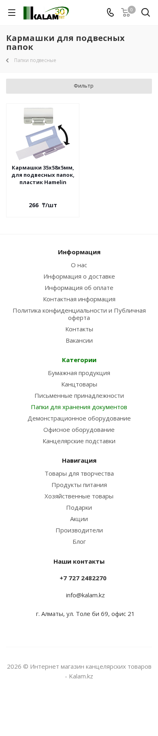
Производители (79, 530)
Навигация (79, 460)
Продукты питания (79, 485)
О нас (79, 265)
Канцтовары (79, 384)
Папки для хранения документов (79, 407)
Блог (79, 541)
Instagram (69, 707)
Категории (79, 360)
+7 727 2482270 (83, 578)
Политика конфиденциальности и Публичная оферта (79, 314)
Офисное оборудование (79, 429)
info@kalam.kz (85, 595)
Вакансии (79, 340)
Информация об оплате (79, 287)
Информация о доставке (79, 276)
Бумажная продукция (79, 373)
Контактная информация (79, 299)
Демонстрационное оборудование (79, 418)
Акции (79, 519)
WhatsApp (89, 707)
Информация (79, 252)
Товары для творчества (79, 473)
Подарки (79, 507)
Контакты (79, 329)
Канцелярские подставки (79, 441)
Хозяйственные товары (79, 496)
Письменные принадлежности (79, 395)
